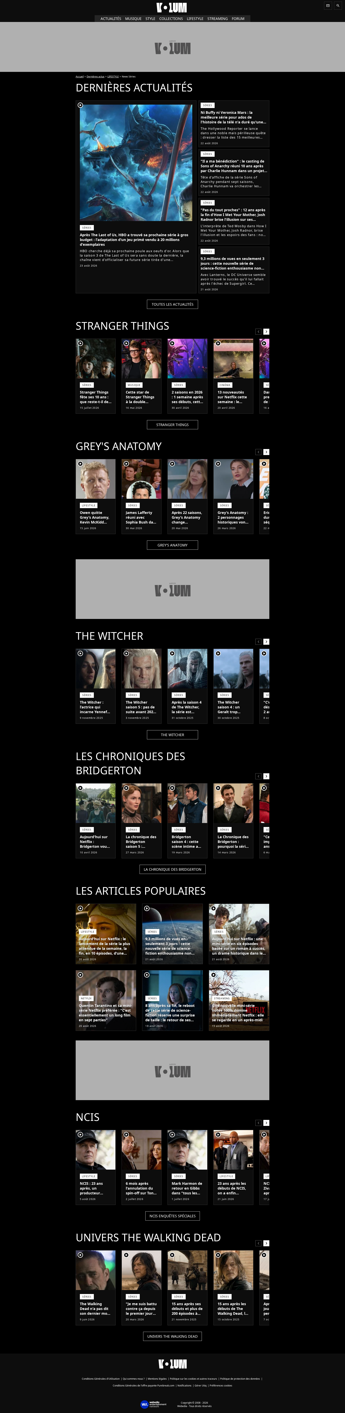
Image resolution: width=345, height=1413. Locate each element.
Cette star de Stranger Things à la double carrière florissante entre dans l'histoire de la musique (141, 406)
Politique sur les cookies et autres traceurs (193, 1378)
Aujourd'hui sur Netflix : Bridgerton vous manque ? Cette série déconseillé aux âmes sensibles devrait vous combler (95, 853)
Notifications (184, 1385)
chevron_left (258, 331)
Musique (133, 18)
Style (150, 18)
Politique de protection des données (240, 1378)
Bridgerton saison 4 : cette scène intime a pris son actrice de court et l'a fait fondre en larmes (185, 851)
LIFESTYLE (113, 76)
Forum (238, 18)
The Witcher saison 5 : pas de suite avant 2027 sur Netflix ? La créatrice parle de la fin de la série (141, 714)
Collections (171, 18)
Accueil (80, 76)
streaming (217, 18)
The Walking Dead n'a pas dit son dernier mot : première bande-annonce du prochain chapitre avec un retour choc (95, 1320)
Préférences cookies (221, 1385)
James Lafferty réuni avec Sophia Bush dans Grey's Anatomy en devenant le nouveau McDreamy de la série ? (141, 529)
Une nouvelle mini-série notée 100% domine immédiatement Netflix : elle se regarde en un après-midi (238, 1012)
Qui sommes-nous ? (134, 1378)
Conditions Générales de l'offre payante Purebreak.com (143, 1385)
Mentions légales (157, 1378)
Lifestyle (195, 18)
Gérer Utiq (200, 1385)
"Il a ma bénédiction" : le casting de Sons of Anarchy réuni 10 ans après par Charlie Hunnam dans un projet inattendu (232, 168)
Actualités (111, 18)
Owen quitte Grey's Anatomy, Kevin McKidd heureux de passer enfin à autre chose (94, 524)
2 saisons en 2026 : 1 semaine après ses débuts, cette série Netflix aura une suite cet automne (187, 404)
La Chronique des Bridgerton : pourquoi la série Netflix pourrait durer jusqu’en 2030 (233, 848)
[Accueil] (172, 7)
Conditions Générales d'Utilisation (101, 1378)
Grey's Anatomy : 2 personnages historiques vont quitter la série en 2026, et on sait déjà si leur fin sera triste (233, 527)
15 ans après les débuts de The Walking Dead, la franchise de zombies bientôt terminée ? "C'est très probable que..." (233, 1320)
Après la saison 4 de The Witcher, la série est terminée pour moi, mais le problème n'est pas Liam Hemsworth (186, 719)
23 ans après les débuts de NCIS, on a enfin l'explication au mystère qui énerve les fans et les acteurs (232, 1198)
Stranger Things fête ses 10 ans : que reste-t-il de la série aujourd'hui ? (94, 402)
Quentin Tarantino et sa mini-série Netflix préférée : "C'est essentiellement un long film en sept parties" (105, 1012)
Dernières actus (95, 76)
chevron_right (266, 331)
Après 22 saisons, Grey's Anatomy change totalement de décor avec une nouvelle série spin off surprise (187, 527)
